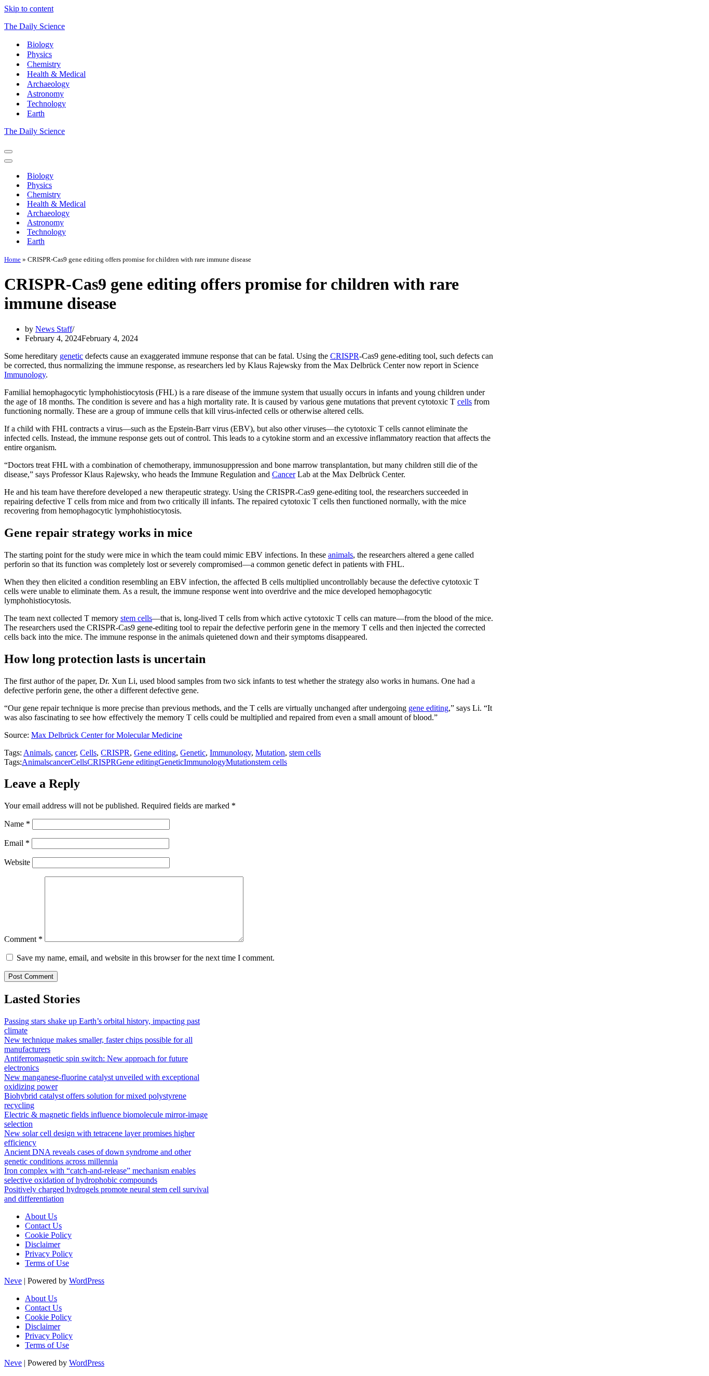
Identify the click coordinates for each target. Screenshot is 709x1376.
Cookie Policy (48, 1235)
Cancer (283, 474)
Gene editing (155, 752)
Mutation (270, 752)
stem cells (136, 618)
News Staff (53, 329)
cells (464, 401)
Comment (23, 939)
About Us (41, 1216)
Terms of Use (47, 1263)
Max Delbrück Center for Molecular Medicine (106, 735)
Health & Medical (56, 74)
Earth (36, 113)
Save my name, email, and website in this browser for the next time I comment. (146, 957)
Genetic (193, 752)
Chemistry (44, 64)
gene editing (428, 708)
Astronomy (45, 93)
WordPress (86, 1280)
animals (340, 554)
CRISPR (344, 356)
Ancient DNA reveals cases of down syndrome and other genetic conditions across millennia (97, 1157)
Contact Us (43, 1225)
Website (17, 862)
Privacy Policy (49, 1253)
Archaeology (48, 83)
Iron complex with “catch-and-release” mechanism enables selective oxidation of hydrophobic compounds (100, 1175)
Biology (40, 44)
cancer (65, 752)
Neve (13, 1280)
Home (12, 259)
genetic (71, 356)
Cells (88, 752)
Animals (37, 752)
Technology (46, 103)
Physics (39, 54)
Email (17, 843)
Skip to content (28, 8)
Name (17, 823)
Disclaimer (42, 1244)
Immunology (25, 374)
